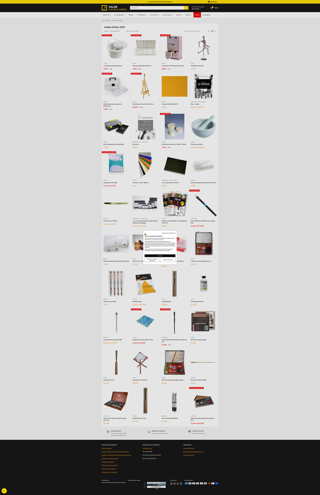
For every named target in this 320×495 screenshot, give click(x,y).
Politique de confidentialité (168, 233)
